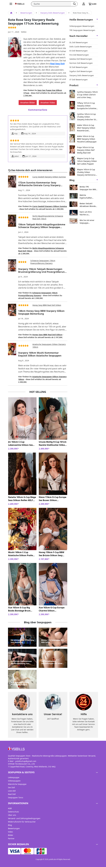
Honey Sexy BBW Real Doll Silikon (46, 305)
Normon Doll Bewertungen (81, 63)
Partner (11, 838)
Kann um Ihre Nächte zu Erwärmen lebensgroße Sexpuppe (86, 213)
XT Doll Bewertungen (78, 79)
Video (10, 832)
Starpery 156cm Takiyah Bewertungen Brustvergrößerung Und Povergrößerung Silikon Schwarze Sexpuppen (42, 270)
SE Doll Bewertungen (78, 67)
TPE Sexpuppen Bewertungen (82, 30)
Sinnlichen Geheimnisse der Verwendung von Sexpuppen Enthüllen (21, 662)
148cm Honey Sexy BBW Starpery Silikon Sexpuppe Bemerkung (41, 312)
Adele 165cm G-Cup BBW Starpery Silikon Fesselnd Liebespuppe (86, 139)
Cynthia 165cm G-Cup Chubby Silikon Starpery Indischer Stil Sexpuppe (86, 117)
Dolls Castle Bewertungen (80, 46)
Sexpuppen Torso (15, 797)
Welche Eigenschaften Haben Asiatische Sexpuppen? (87, 196)
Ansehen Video (47, 102)
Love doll (12, 791)
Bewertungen (26, 13)
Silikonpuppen (14, 781)
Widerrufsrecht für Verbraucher (22, 821)
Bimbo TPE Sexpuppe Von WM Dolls (52, 641)
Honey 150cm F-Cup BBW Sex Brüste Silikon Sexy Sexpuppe (51, 554)
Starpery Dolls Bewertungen (52, 13)
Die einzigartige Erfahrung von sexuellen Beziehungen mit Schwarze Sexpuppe (22, 641)
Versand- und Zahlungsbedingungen (24, 818)
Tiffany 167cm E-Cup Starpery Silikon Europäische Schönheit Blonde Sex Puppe (87, 106)
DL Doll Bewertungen (78, 42)
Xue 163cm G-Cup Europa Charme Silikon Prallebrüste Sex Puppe (52, 609)
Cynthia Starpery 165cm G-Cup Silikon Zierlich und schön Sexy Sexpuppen (87, 95)
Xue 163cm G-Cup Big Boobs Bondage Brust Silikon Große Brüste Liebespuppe (19, 609)
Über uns (12, 815)
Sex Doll (11, 787)
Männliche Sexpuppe (17, 784)
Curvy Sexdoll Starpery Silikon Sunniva (49, 177)
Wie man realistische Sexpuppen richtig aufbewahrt (20, 683)
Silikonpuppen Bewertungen (81, 26)
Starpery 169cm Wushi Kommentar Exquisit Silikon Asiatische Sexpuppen (39, 354)
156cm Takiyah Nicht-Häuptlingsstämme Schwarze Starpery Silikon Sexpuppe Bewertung (41, 226)
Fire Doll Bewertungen (79, 55)
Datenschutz (13, 811)
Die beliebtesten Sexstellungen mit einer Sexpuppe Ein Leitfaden (51, 662)
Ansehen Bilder (27, 102)
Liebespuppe (13, 777)
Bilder (10, 835)
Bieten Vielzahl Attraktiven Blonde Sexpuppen (88, 205)
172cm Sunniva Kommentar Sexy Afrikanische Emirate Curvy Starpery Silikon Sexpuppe (39, 184)
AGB (10, 808)
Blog (10, 825)
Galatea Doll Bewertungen (80, 59)
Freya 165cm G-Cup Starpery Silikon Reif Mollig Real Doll (85, 150)
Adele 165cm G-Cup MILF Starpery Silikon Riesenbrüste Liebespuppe (86, 128)
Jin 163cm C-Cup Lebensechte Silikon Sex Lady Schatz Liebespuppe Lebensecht (21, 443)
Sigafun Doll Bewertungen (80, 71)
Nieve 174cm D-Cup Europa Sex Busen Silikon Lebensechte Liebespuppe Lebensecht (52, 499)
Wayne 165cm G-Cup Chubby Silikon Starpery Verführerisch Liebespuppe (87, 172)
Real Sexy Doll (57, 63)
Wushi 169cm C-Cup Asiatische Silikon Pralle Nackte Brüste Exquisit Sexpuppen (20, 554)
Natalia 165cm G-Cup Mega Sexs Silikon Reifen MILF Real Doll (22, 499)
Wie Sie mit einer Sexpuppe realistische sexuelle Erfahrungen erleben (88, 221)
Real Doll (12, 794)
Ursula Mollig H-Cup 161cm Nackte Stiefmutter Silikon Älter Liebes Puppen (52, 443)
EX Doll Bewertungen (78, 50)
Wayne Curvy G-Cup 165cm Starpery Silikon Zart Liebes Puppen (87, 161)
